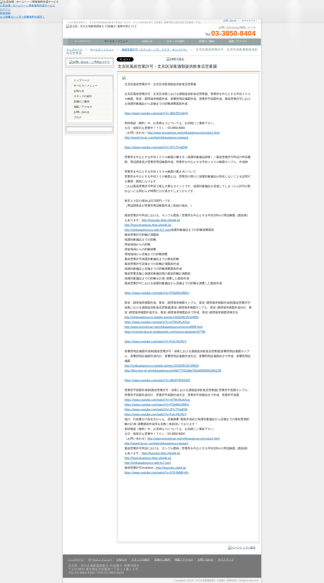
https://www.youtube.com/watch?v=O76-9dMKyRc (157, 472)
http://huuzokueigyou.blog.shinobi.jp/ (148, 225)
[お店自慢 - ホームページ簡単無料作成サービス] (29, 1)
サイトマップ (248, 20)
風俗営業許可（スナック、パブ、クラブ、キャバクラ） (155, 49)
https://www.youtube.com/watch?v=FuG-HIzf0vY (156, 341)
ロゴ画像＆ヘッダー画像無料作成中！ (22, 16)
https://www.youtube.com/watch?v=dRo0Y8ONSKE (157, 380)
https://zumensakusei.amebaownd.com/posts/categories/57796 (165, 331)
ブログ (78, 117)
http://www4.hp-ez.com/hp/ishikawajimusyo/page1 (156, 137)
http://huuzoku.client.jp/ (171, 467)
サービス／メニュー (102, 49)
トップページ (82, 41)
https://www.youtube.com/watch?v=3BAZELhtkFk (156, 113)
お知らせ (147, 41)
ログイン (5, 9)
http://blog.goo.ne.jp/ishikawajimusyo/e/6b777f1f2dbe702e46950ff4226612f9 (173, 370)
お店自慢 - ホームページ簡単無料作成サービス (27, 5)
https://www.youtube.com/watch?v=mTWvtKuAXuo (157, 322)
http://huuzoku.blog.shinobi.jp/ (161, 220)
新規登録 (5, 13)
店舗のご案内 (207, 41)
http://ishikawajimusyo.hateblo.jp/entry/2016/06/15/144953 (162, 317)
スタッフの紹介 (175, 41)
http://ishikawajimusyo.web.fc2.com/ (148, 229)
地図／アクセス (238, 41)
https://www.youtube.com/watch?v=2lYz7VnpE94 (156, 147)
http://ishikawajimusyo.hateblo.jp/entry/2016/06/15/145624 (162, 365)
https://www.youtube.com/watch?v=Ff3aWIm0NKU (157, 293)
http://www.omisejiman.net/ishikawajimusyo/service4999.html (164, 327)
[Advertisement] (159, 508)
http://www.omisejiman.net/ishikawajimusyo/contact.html (183, 132)
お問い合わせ (229, 20)
